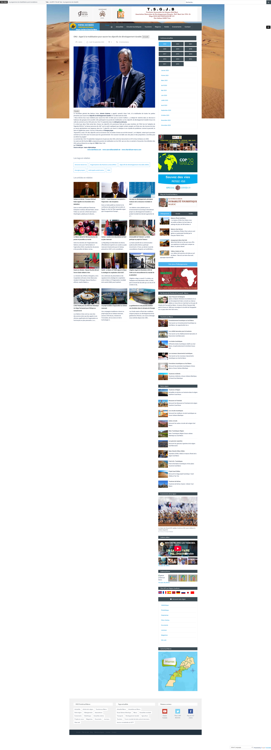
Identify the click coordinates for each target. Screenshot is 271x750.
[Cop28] (177, 162)
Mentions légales (99, 732)
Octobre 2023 (165, 115)
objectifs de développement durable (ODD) (134, 165)
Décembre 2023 (166, 125)
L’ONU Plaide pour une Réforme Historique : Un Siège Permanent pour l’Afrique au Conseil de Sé (86, 308)
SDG (108, 170)
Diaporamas (164, 615)
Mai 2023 (164, 90)
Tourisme (148, 27)
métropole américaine (96, 170)
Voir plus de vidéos (163, 565)
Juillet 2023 (164, 100)
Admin (80, 42)
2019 (177, 49)
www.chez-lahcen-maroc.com (131, 149)
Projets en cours (79, 719)
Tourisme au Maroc (101, 709)
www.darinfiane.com (94, 149)
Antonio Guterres (81, 165)
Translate (268, 748)
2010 (177, 64)
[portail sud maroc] (83, 26)
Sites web (77, 722)
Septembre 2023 (166, 110)
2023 (164, 44)
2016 (177, 54)
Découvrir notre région (179, 599)
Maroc (135, 712)
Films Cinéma (165, 620)
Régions (158, 27)
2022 (177, 44)
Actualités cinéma (99, 716)
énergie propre (80, 170)
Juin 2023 (164, 95)
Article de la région (88, 709)
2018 (190, 49)
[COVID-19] (177, 183)
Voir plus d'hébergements (177, 264)
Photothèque (165, 610)
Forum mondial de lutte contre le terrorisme (137, 719)
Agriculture (145, 716)
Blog (91, 732)
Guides (191, 213)
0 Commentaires (124, 42)
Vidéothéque (165, 605)
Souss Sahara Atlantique (124, 712)
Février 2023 (164, 75)
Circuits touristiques (134, 27)
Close (107, 25)
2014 (164, 59)
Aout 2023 (164, 105)
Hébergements (164, 213)
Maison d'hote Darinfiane (178, 218)
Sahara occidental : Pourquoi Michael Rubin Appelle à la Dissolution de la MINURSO (85, 201)
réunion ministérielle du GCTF (125, 722)
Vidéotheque (87, 716)
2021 (190, 44)
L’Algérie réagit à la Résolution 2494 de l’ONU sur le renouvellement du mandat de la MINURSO (141, 272)
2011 (164, 64)
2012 (190, 59)
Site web (163, 640)
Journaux (164, 630)
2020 (164, 49)
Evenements (176, 27)
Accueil (78, 732)
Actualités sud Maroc (134, 709)
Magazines (164, 635)
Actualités (119, 27)
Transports (120, 716)
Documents (164, 625)
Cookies (108, 732)
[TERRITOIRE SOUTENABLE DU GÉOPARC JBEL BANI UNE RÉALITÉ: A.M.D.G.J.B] (177, 142)
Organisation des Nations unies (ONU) (103, 165)
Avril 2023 (164, 85)
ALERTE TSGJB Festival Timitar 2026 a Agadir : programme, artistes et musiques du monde (176, 529)
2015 (190, 54)
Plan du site (85, 732)
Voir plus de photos (164, 582)
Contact (187, 27)
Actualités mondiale (145, 712)
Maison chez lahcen (177, 229)
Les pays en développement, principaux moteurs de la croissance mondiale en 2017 (141, 201)
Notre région (78, 712)
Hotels (166, 27)
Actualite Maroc (121, 709)
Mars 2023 (164, 80)
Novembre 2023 (166, 120)
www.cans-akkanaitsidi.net (111, 149)
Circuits (178, 213)
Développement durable (132, 716)
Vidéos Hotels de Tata (177, 251)
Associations (98, 712)
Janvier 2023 (165, 70)
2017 (164, 54)
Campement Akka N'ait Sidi (179, 240)
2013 (177, 59)
